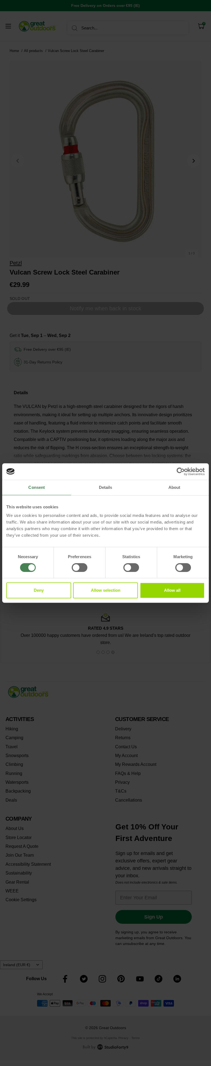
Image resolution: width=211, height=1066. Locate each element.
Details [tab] (105, 487)
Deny (39, 590)
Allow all (172, 590)
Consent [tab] (36, 487)
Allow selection (105, 590)
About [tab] (174, 487)
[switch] (79, 567)
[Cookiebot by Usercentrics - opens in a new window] (181, 471)
